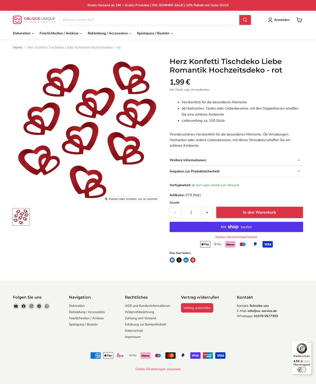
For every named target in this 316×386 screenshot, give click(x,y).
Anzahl (174, 202)
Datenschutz (134, 330)
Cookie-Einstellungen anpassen (158, 369)
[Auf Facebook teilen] (172, 260)
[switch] (302, 369)
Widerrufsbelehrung (139, 312)
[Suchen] (245, 20)
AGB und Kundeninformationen (147, 306)
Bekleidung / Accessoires (108, 33)
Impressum (133, 337)
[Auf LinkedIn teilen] (186, 260)
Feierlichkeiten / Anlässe (60, 33)
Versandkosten (200, 90)
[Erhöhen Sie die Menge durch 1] (207, 212)
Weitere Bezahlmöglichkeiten (236, 237)
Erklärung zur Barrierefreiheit (145, 324)
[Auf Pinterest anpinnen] (192, 260)
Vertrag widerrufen (197, 308)
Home (17, 47)
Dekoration (22, 33)
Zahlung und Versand (140, 318)
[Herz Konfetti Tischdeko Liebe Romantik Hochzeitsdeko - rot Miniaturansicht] (20, 216)
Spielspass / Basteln (153, 33)
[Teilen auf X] (179, 260)
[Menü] (309, 343)
